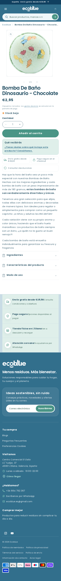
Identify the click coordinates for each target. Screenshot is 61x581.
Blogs (5, 435)
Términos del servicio (12, 552)
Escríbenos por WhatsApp (20, 496)
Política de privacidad (37, 547)
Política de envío (34, 552)
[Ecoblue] (30, 8)
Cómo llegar (14, 476)
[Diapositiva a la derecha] (37, 82)
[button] (5, 9)
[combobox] (30, 17)
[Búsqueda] (55, 17)
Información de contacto (14, 558)
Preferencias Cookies (14, 446)
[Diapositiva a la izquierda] (24, 82)
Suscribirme (45, 408)
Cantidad (7, 118)
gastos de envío (31, 106)
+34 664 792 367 (15, 490)
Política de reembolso (13, 547)
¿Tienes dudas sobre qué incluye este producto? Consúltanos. (26, 149)
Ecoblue (6, 24)
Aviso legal (35, 558)
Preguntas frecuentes (14, 440)
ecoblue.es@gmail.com (19, 501)
